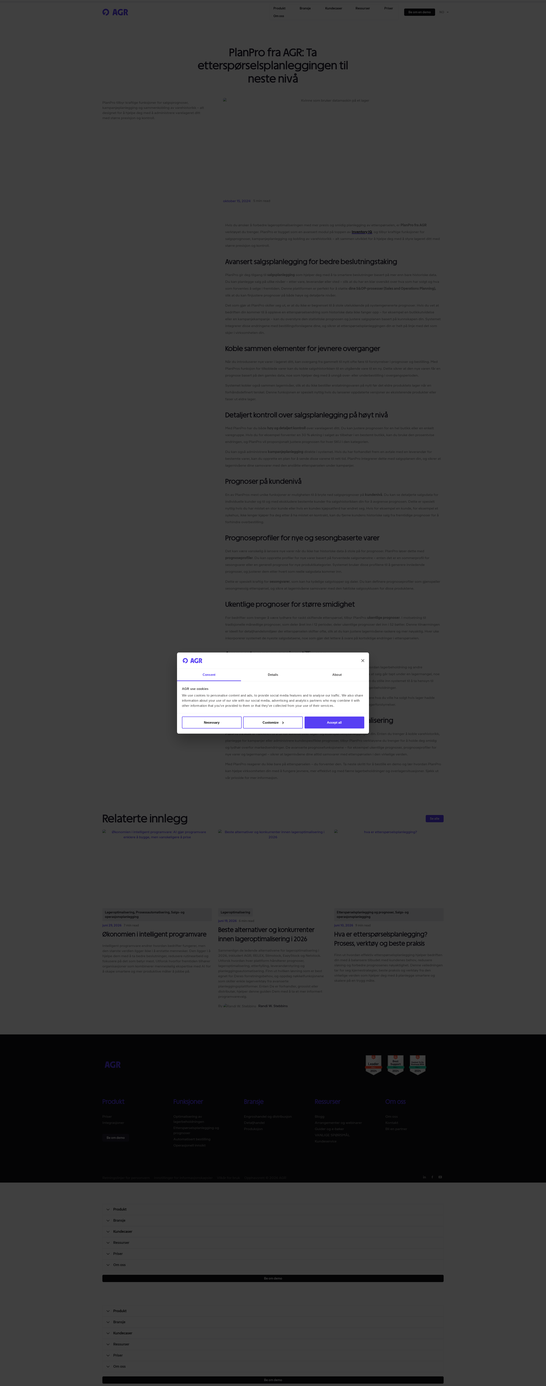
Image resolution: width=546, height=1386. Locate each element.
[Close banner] (362, 660)
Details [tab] (273, 674)
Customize (271, 722)
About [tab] (337, 674)
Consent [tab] (209, 674)
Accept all (334, 722)
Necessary (211, 722)
